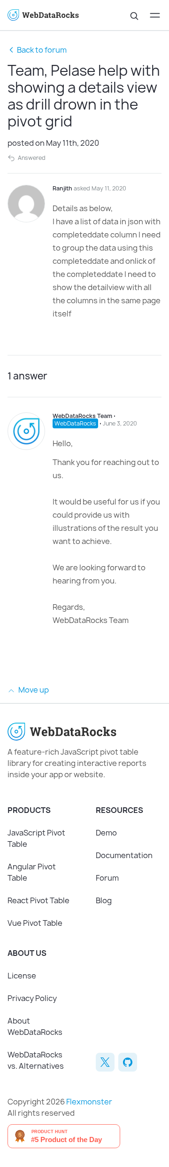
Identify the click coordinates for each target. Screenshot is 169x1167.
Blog (104, 900)
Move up (33, 690)
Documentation (124, 855)
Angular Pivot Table (32, 872)
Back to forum (42, 50)
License (22, 975)
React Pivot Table (38, 900)
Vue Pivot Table (35, 923)
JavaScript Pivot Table (36, 838)
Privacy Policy (32, 998)
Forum (107, 878)
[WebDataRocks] (46, 15)
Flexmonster (89, 1101)
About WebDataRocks (35, 1026)
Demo (106, 833)
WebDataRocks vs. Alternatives (36, 1060)
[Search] (134, 15)
